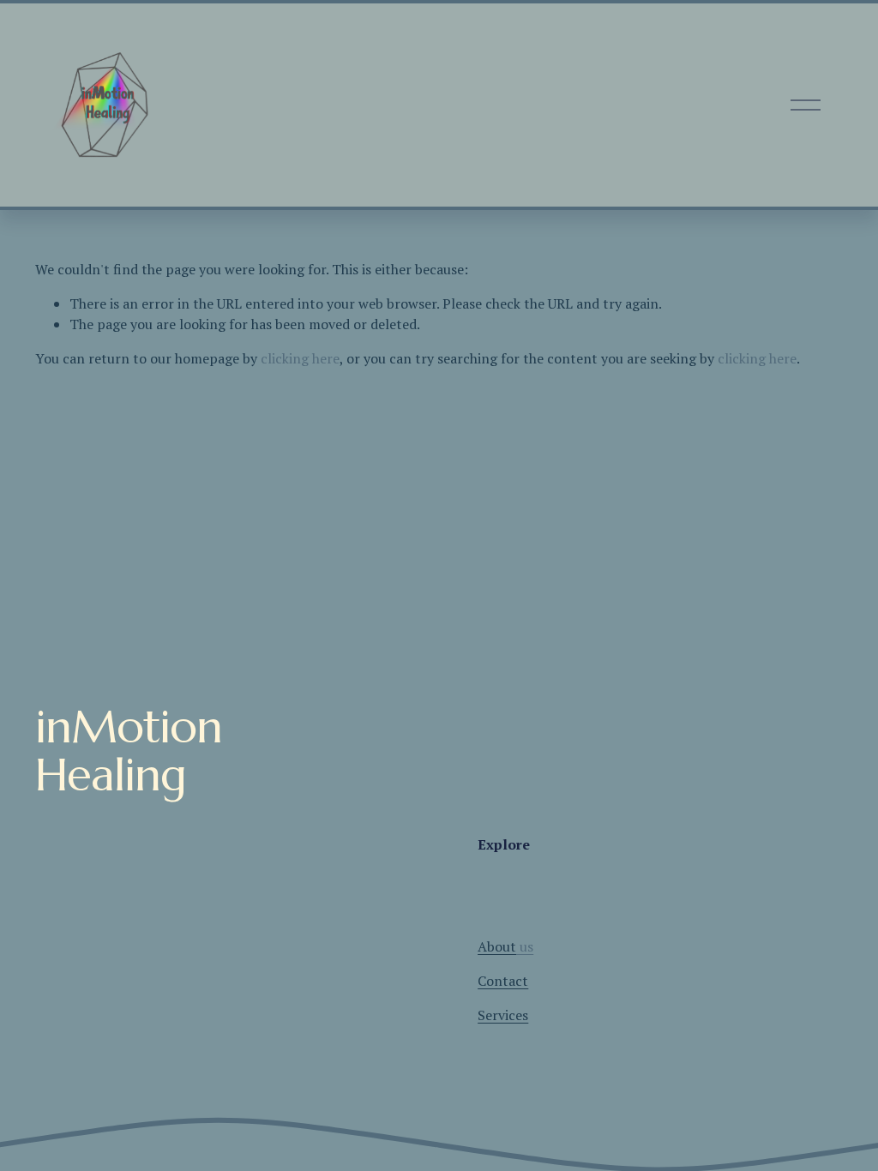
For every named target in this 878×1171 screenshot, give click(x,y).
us (505, 946)
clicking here (300, 358)
